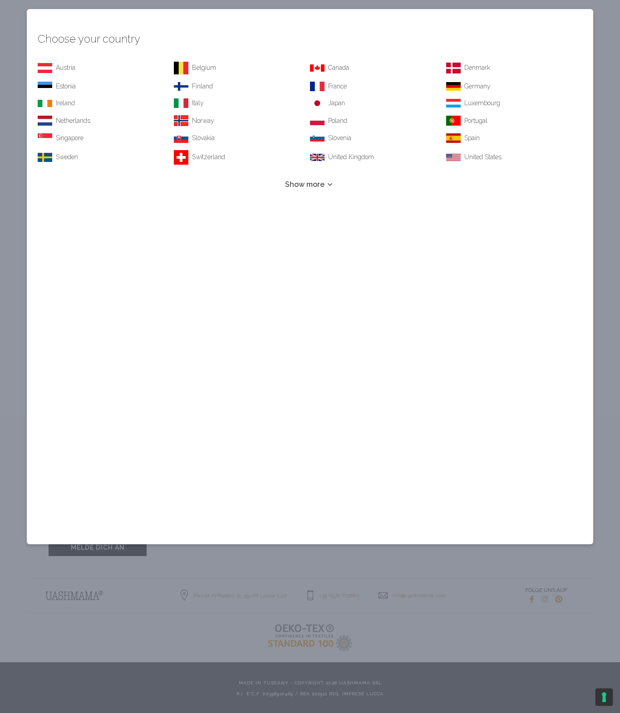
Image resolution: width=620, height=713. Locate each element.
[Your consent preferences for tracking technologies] (604, 697)
